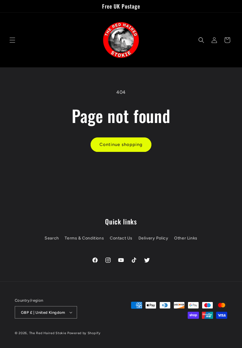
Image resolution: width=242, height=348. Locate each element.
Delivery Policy (153, 238)
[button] (12, 40)
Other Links (185, 238)
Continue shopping (121, 144)
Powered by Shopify (84, 333)
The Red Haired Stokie (47, 333)
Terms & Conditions (84, 238)
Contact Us (121, 238)
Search (52, 238)
